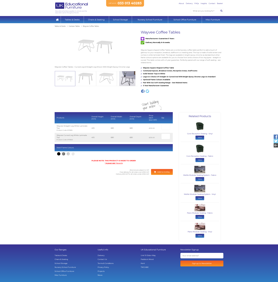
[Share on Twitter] (147, 91)
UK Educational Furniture (153, 250)
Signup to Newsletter (202, 263)
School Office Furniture (185, 19)
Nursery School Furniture (150, 19)
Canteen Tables (74, 26)
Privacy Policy (103, 267)
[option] (96, 49)
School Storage (120, 19)
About (181, 3)
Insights (204, 3)
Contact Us (102, 259)
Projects (101, 271)
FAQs (196, 3)
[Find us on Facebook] (276, 136)
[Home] (57, 19)
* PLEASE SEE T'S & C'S (114, 163)
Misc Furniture (213, 19)
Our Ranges (60, 250)
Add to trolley (163, 172)
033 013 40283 (130, 3)
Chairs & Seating (96, 19)
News (100, 275)
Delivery (189, 3)
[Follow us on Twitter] (276, 141)
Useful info (103, 250)
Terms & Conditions (105, 263)
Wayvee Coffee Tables (91, 26)
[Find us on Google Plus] (276, 145)
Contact (212, 3)
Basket (220, 3)
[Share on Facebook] (143, 91)
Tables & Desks (72, 19)
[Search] (221, 11)
